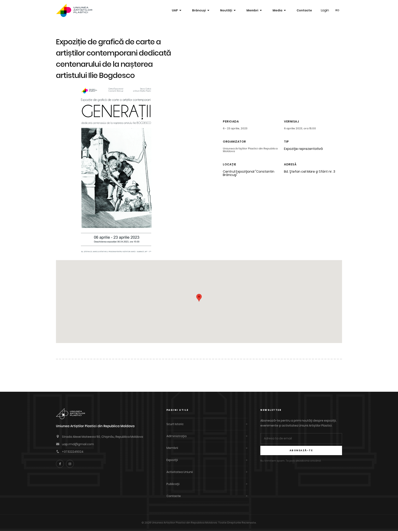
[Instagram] (70, 464)
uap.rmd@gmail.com (78, 444)
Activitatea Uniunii (179, 472)
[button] (199, 298)
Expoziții (172, 460)
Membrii (172, 448)
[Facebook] (60, 464)
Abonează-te (301, 450)
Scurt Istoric (175, 424)
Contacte (304, 10)
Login (325, 10)
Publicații (173, 484)
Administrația (176, 436)
